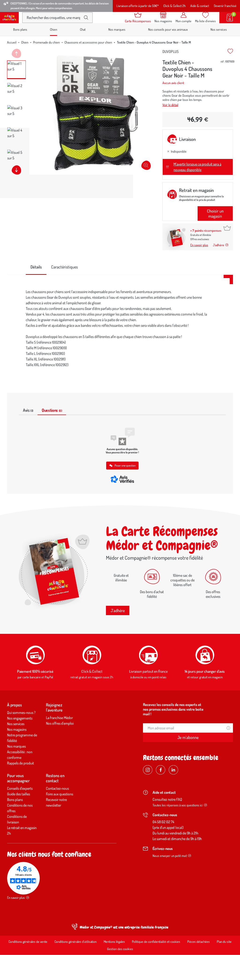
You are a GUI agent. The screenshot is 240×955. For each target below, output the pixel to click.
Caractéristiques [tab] (64, 266)
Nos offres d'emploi (60, 723)
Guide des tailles (18, 794)
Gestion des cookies (120, 949)
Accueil (11, 42)
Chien (24, 42)
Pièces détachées (198, 942)
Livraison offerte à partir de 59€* (137, 6)
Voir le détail (170, 105)
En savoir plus (199, 245)
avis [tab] (28, 410)
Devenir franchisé (225, 6)
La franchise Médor (59, 717)
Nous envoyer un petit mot (170, 855)
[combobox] (53, 18)
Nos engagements (19, 718)
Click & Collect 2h (174, 6)
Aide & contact (199, 6)
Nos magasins (16, 729)
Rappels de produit (20, 763)
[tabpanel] (120, 328)
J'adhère (118, 610)
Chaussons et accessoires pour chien (88, 42)
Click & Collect (91, 671)
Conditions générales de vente (27, 942)
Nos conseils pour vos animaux (168, 29)
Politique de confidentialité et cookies (156, 942)
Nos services (218, 29)
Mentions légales (114, 942)
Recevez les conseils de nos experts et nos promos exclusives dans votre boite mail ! (173, 709)
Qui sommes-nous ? (21, 712)
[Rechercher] (86, 17)
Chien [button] (53, 29)
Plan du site (224, 942)
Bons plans (20, 29)
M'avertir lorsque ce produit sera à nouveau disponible (197, 167)
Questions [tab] (52, 410)
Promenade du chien (46, 42)
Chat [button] (83, 29)
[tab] (36, 267)
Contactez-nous (57, 788)
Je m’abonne (188, 737)
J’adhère (218, 245)
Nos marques (116, 29)
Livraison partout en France (148, 671)
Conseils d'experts (20, 788)
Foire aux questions (59, 794)
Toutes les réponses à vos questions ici (178, 805)
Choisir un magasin (215, 213)
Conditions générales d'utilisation (75, 942)
